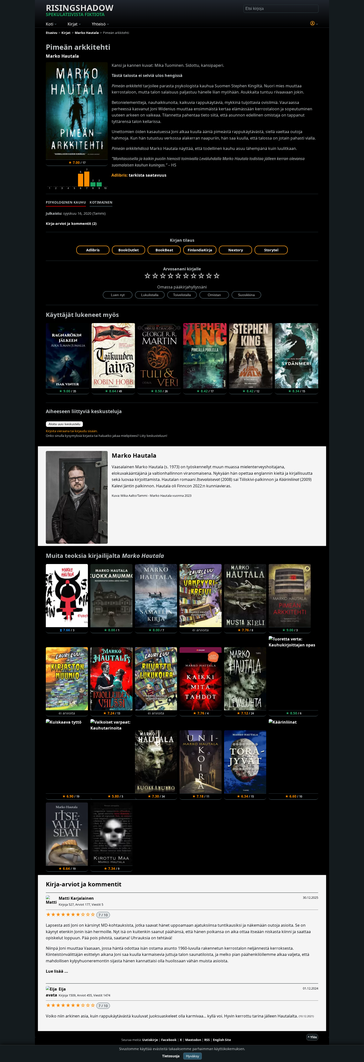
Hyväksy (192, 1056)
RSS (207, 1040)
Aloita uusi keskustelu (64, 424)
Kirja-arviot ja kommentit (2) (71, 223)
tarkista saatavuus (147, 175)
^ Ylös (312, 1037)
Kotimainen (101, 202)
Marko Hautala (62, 56)
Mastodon (193, 1040)
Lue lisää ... (57, 971)
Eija (62, 989)
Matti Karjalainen (76, 898)
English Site (222, 1040)
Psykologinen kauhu (66, 202)
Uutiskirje (150, 1040)
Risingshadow (79, 9)
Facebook (169, 1040)
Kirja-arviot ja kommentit (83, 884)
